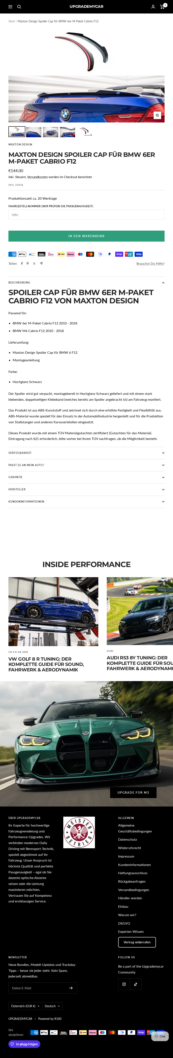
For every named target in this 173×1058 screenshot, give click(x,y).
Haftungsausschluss (132, 873)
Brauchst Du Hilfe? (151, 263)
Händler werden (130, 898)
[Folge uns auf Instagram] (124, 984)
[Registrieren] (71, 988)
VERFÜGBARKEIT (20, 452)
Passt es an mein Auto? (26, 465)
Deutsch (50, 1006)
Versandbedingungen (133, 890)
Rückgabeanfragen (132, 881)
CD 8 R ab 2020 (18, 652)
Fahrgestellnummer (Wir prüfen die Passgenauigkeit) (50, 206)
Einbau (123, 906)
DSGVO (124, 923)
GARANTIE (15, 477)
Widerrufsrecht (129, 848)
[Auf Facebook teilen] (22, 263)
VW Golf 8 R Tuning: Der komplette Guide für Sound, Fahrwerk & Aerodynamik (46, 664)
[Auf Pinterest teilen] (28, 263)
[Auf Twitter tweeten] (34, 263)
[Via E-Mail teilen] (41, 263)
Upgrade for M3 (133, 792)
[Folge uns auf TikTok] (135, 984)
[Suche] (19, 7)
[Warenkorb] (162, 7)
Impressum (126, 856)
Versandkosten (37, 177)
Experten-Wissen (131, 931)
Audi (110, 650)
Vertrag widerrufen (137, 942)
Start (11, 21)
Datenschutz (127, 839)
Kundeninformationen (134, 865)
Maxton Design (20, 144)
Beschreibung (19, 282)
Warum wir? (127, 915)
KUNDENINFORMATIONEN (26, 501)
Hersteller (17, 489)
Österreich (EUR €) (23, 1006)
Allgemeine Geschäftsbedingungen (135, 828)
